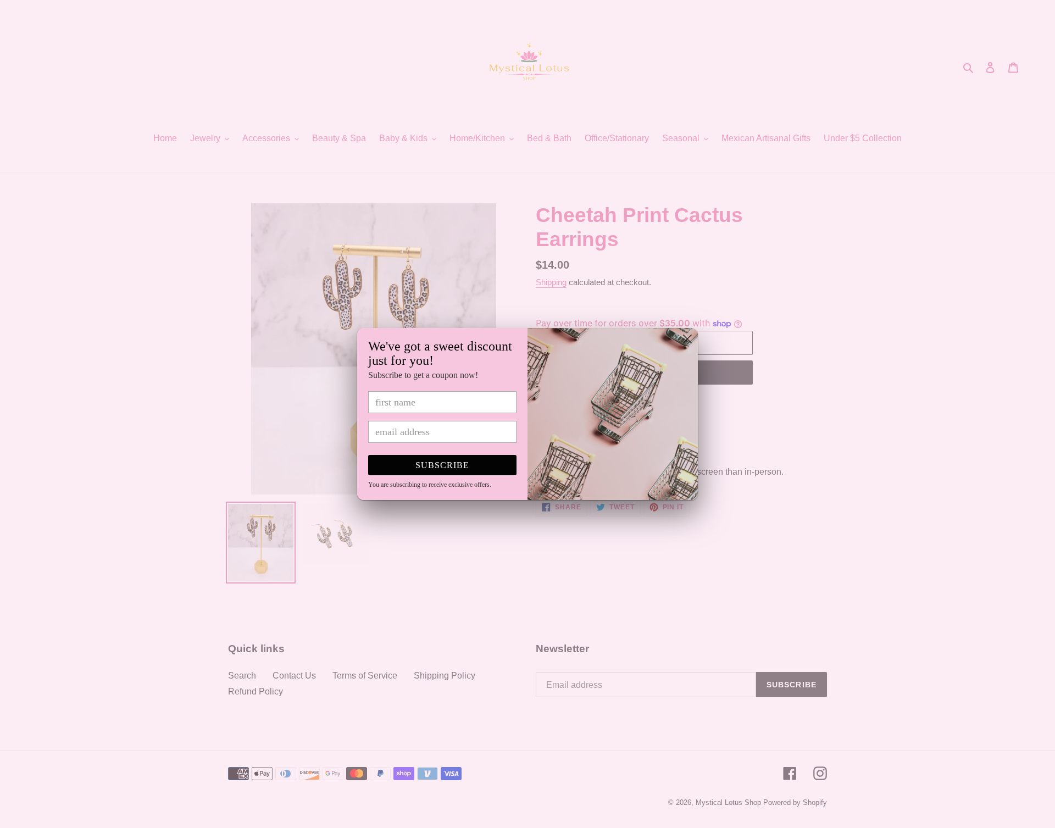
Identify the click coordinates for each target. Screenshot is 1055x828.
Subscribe (442, 465)
